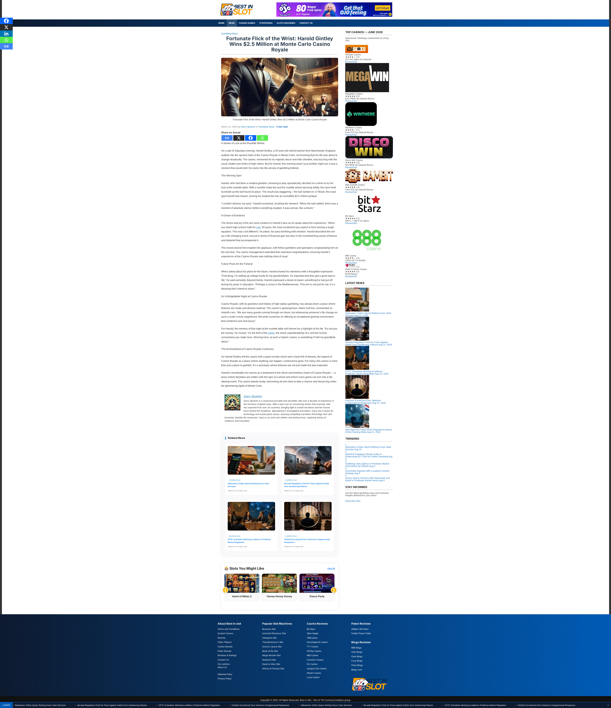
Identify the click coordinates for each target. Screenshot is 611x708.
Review (349, 61)
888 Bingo (356, 647)
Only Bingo (356, 652)
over (258, 227)
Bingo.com (356, 669)
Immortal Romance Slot (274, 633)
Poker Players (225, 642)
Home (221, 23)
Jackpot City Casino (317, 668)
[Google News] (227, 138)
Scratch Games (225, 633)
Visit (355, 61)
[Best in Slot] (237, 16)
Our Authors (224, 664)
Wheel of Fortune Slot (273, 668)
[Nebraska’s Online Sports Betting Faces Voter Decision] (251, 462)
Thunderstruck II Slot (272, 642)
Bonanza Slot (269, 629)
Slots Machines (286, 23)
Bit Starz (311, 629)
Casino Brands (225, 646)
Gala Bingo (356, 656)
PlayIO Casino (314, 673)
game (271, 333)
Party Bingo (357, 665)
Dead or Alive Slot (271, 664)
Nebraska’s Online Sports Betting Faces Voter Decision (248, 485)
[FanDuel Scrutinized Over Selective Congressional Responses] (308, 518)
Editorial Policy (225, 674)
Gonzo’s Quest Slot (272, 646)
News (232, 23)
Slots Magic (312, 633)
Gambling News (229, 33)
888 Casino (312, 655)
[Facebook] (250, 138)
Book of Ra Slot (270, 651)
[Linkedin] (6, 33)
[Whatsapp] (262, 138)
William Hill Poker (360, 629)
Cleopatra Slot (269, 638)
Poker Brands (224, 651)
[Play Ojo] (334, 15)
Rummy (221, 638)
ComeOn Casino (315, 659)
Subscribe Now (352, 501)
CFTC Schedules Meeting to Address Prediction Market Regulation (249, 540)
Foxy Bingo (357, 660)
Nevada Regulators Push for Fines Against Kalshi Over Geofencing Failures (306, 485)
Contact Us (306, 23)
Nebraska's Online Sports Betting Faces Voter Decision (39, 705)
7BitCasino (312, 638)
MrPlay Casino (314, 651)
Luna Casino (313, 677)
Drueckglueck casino (317, 642)
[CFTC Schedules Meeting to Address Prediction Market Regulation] (251, 518)
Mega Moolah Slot (271, 655)
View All (331, 568)
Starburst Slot (269, 659)
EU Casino (312, 664)
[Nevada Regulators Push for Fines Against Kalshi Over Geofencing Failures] (308, 462)
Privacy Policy (225, 678)
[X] (238, 138)
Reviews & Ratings (227, 655)
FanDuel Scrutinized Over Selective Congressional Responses (307, 540)
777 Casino (312, 646)
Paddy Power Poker (361, 633)
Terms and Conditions (229, 629)
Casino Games (247, 23)
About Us (222, 667)
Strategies (266, 23)
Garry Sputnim (248, 126)
